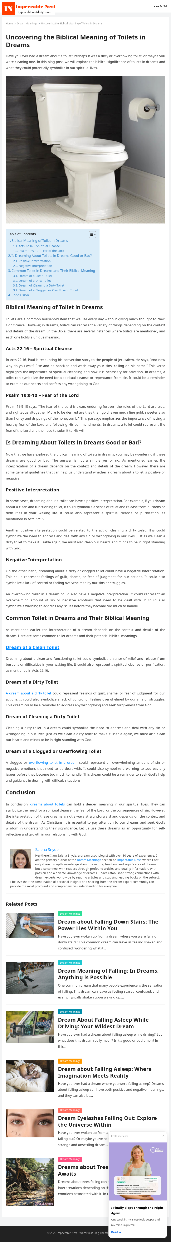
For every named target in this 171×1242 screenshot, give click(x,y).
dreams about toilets (47, 804)
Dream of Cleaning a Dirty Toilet (41, 285)
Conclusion (20, 295)
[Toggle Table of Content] (90, 234)
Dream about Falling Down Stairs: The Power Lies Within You (108, 925)
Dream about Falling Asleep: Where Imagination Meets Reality (105, 1072)
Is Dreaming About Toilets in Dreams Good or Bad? (51, 255)
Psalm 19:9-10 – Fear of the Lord (41, 251)
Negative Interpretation (35, 266)
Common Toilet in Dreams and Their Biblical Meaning (53, 270)
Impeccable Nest (129, 860)
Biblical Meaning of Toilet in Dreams (39, 240)
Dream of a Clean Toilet (35, 276)
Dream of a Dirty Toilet (35, 281)
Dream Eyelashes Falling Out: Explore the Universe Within (107, 1121)
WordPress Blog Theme (93, 1233)
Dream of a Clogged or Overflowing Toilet (48, 290)
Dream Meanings (27, 23)
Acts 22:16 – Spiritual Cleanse (39, 246)
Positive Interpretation (35, 261)
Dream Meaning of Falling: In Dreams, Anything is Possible (108, 974)
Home (9, 23)
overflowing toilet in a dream (53, 762)
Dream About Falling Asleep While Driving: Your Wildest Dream (103, 1023)
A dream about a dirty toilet (28, 693)
